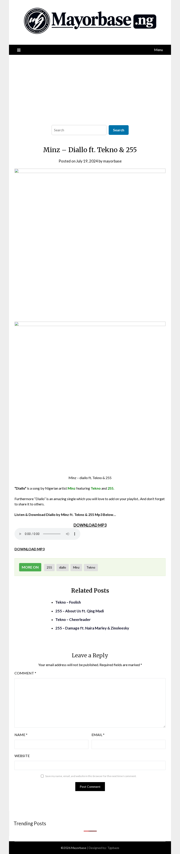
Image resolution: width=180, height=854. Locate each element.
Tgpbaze (113, 848)
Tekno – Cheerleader (73, 619)
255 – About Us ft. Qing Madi (79, 611)
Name (20, 735)
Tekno (90, 567)
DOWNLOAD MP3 (29, 549)
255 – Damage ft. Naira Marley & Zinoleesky (92, 628)
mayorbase (112, 161)
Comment (25, 673)
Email (98, 735)
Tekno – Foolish (68, 602)
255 (49, 567)
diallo (62, 567)
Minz (76, 567)
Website (22, 756)
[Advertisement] (90, 87)
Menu (158, 50)
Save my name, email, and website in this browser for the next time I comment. (91, 776)
